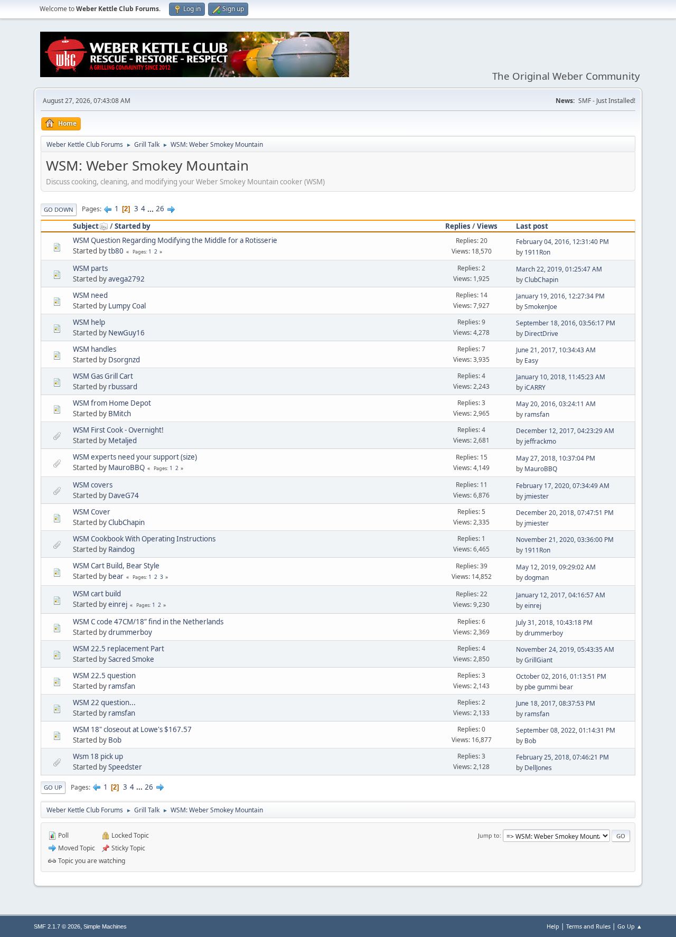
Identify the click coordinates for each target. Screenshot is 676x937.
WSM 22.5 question (104, 675)
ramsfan (536, 414)
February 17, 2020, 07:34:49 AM (562, 485)
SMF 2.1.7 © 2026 (57, 926)
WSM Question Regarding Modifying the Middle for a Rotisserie (175, 240)
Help (553, 926)
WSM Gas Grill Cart (103, 376)
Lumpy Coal (127, 306)
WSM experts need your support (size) (135, 457)
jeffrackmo (540, 441)
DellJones (538, 767)
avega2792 (126, 279)
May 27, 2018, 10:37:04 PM (555, 458)
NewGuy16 (126, 333)
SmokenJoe (540, 306)
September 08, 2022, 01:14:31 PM (565, 730)
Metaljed (122, 440)
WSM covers (92, 485)
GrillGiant (538, 659)
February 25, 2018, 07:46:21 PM (562, 757)
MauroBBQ (126, 467)
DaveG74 (123, 495)
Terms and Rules (588, 926)
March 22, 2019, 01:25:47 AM (559, 269)
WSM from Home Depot (112, 403)
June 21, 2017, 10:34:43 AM (556, 349)
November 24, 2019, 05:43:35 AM (565, 649)
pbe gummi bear (548, 686)
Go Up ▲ (629, 926)
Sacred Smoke (131, 659)
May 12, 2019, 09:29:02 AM (556, 567)
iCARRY (535, 387)
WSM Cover (91, 512)
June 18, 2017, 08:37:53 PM (555, 703)
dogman (536, 577)
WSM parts (90, 268)
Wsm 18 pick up (98, 756)
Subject (86, 226)
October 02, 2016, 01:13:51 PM (561, 676)
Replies (458, 226)
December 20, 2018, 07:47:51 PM (565, 512)
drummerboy (130, 632)
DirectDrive (541, 333)
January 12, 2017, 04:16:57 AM (560, 595)
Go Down (58, 209)
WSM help (89, 322)
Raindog (121, 549)
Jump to (489, 835)
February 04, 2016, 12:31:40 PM (562, 241)
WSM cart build (97, 593)
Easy (531, 360)
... (151, 208)
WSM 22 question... (104, 702)
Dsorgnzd (124, 359)
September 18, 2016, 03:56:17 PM (565, 322)
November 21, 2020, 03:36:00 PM (565, 539)
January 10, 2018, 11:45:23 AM (560, 376)
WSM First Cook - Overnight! (118, 430)
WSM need (90, 295)
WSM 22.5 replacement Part (118, 648)
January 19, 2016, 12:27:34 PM (560, 296)
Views (487, 226)
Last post (532, 226)
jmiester (536, 496)
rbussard (122, 386)
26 (160, 208)
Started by (133, 226)
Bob (114, 740)
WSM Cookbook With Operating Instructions (144, 539)
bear (116, 576)
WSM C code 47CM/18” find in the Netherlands (148, 621)
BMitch (119, 413)
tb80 (116, 251)
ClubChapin (541, 279)
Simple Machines (105, 926)
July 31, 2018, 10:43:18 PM (554, 622)
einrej (117, 604)
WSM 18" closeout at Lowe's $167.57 (132, 729)
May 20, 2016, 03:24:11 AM (556, 403)
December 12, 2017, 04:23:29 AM (565, 430)
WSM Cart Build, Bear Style (116, 565)
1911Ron (537, 252)
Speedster (125, 767)
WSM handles (94, 349)
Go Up (53, 787)
